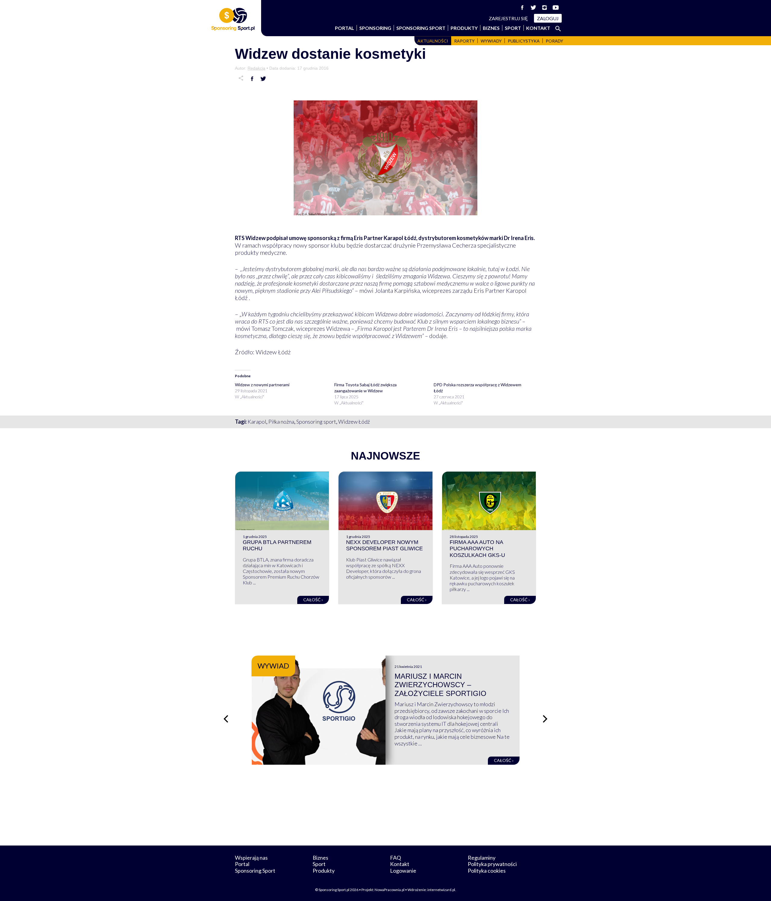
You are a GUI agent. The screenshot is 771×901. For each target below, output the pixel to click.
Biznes (491, 28)
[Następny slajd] (545, 719)
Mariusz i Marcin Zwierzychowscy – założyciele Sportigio (440, 685)
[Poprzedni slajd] (226, 719)
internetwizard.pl (441, 889)
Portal (344, 28)
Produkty (464, 28)
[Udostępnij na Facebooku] (252, 79)
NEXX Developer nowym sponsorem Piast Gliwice (384, 545)
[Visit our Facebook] (522, 8)
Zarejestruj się (508, 18)
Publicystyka (524, 40)
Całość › (313, 599)
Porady (554, 40)
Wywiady (491, 40)
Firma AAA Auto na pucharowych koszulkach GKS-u (477, 548)
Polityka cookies (487, 870)
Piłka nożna (281, 421)
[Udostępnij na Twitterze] (263, 79)
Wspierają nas (251, 857)
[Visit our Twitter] (533, 8)
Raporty (464, 40)
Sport (513, 28)
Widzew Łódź (354, 421)
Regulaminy (481, 857)
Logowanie (403, 870)
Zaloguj (548, 18)
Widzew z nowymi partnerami (262, 384)
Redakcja (256, 68)
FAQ (395, 857)
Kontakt (538, 28)
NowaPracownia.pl (389, 889)
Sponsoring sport (316, 421)
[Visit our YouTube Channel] (556, 8)
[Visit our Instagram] (545, 8)
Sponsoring (375, 28)
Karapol (257, 421)
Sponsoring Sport (420, 28)
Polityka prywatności (492, 864)
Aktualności (432, 40)
